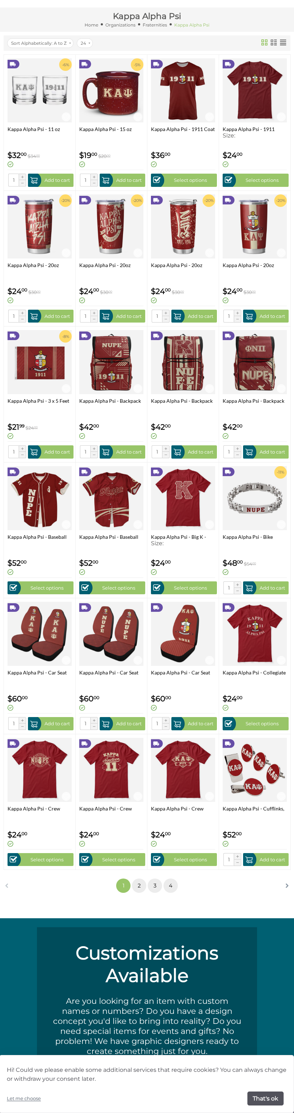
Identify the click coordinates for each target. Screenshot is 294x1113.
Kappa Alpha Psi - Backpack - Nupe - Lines (253, 401)
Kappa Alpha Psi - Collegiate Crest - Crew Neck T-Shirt (254, 672)
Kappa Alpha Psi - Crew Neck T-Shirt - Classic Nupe (38, 808)
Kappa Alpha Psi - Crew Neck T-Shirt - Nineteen (105, 808)
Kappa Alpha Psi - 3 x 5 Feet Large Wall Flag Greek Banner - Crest (38, 401)
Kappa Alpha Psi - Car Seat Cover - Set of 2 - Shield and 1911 (181, 672)
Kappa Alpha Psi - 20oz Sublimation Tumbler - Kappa (105, 265)
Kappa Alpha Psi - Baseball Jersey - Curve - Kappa (108, 537)
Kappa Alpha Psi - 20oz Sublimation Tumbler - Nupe (182, 265)
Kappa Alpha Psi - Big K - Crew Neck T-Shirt (178, 537)
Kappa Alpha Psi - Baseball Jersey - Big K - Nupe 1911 (37, 537)
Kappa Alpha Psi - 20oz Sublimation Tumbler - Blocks (33, 265)
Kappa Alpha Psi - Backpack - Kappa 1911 (110, 401)
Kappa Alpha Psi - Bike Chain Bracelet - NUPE (248, 537)
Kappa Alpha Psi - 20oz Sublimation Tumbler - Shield (255, 265)
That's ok (265, 1098)
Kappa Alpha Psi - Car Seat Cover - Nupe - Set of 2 (108, 672)
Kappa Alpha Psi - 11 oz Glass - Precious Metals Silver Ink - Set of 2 (34, 129)
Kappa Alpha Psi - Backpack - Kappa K (182, 401)
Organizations (120, 25)
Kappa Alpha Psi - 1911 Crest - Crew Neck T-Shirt (251, 129)
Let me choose (24, 1098)
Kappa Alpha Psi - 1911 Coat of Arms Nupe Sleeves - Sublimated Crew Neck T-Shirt (183, 129)
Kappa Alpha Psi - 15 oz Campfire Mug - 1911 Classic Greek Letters (111, 129)
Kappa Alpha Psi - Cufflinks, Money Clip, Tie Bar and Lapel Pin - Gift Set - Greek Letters (253, 808)
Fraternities (155, 25)
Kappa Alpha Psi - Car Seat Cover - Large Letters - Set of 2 (39, 672)
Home (91, 25)
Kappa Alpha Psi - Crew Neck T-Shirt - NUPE (177, 808)
